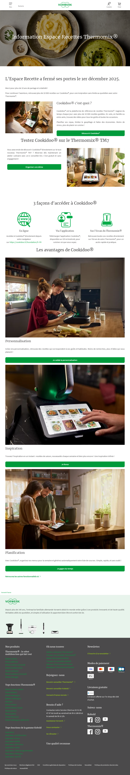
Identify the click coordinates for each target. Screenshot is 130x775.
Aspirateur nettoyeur (14, 753)
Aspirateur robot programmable (19, 750)
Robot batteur (11, 692)
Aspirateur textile (12, 741)
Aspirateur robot (12, 747)
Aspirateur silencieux (14, 744)
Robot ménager (12, 677)
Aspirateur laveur (12, 738)
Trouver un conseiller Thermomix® (61, 655)
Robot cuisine (11, 658)
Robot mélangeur (12, 695)
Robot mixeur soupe (14, 707)
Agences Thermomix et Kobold (59, 664)
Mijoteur (9, 701)
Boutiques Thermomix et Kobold (60, 667)
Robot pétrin (10, 713)
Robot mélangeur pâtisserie (17, 720)
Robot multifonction (14, 668)
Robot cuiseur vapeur (14, 689)
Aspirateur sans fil (13, 756)
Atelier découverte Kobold (57, 658)
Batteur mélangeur (13, 698)
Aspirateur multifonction (15, 735)
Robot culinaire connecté (16, 674)
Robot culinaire (11, 671)
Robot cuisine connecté (15, 664)
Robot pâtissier (11, 661)
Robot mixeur (11, 704)
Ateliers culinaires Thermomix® (59, 652)
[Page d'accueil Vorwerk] (65, 5)
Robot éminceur (12, 717)
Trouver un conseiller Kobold (58, 661)
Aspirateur (9, 732)
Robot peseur (11, 710)
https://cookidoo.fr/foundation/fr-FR (25, 242)
